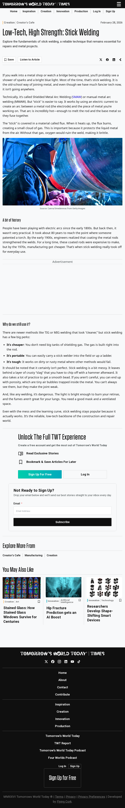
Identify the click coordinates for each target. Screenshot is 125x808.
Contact (62, 687)
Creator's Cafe (26, 22)
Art (17, 602)
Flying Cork (64, 801)
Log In (97, 11)
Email (17, 503)
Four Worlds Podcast (62, 757)
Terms (59, 796)
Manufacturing (33, 555)
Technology (107, 600)
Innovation (62, 11)
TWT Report (62, 743)
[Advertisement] (62, 290)
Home (13, 11)
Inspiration (29, 11)
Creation (46, 11)
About (62, 680)
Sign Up (110, 11)
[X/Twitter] (46, 662)
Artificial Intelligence (67, 601)
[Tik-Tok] (79, 662)
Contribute (62, 694)
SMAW (76, 97)
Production (81, 11)
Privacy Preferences (91, 796)
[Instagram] (59, 662)
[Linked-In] (66, 662)
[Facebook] (53, 662)
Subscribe (63, 522)
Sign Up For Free (40, 474)
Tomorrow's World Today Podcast (62, 750)
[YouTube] (72, 662)
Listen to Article (30, 59)
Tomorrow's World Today (62, 736)
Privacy (71, 796)
